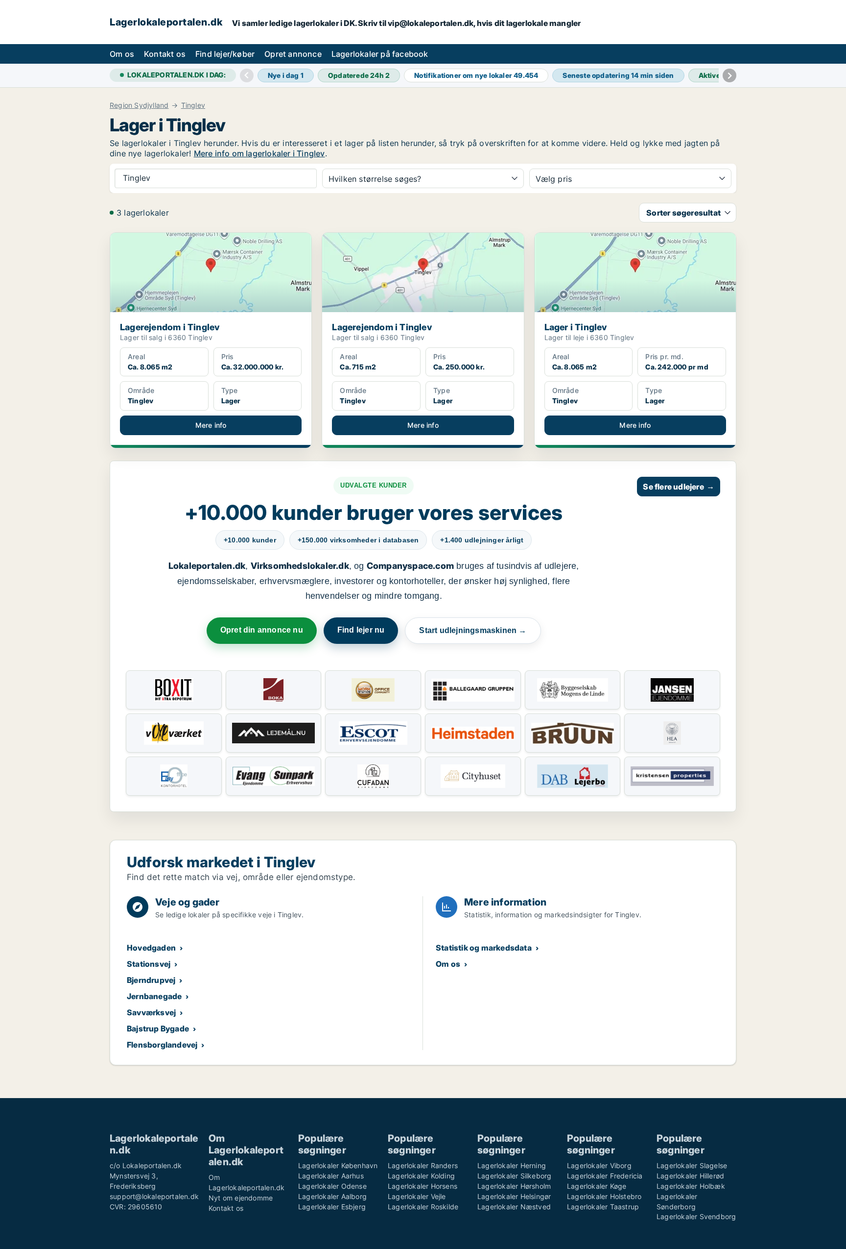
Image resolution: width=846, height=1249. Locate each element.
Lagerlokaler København (337, 1165)
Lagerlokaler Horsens (422, 1186)
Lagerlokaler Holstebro (604, 1196)
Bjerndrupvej (151, 980)
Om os (122, 54)
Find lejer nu (361, 630)
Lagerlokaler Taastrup (603, 1206)
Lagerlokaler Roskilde (423, 1206)
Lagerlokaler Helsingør (514, 1196)
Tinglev (193, 105)
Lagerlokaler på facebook (379, 54)
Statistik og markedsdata (484, 948)
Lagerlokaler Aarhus (331, 1176)
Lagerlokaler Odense (332, 1186)
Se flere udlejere (678, 486)
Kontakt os (165, 54)
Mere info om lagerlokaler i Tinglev (259, 153)
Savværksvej (151, 1012)
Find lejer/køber (225, 54)
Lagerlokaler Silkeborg (514, 1176)
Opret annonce (293, 54)
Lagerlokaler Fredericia (605, 1176)
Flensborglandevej (162, 1045)
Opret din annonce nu (261, 630)
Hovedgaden (151, 948)
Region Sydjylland (139, 105)
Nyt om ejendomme (241, 1198)
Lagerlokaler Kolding (421, 1176)
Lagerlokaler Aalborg (332, 1196)
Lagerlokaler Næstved (514, 1206)
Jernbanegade (154, 996)
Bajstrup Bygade (158, 1028)
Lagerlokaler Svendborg (696, 1216)
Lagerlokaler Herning (511, 1165)
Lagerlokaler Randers (423, 1165)
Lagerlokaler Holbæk (691, 1186)
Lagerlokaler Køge (596, 1186)
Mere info (211, 425)
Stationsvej (148, 964)
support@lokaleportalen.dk (154, 1196)
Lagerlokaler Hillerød (690, 1176)
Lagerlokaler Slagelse (692, 1165)
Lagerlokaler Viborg (599, 1165)
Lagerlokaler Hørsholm (514, 1186)
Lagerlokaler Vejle (417, 1196)
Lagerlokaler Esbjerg (332, 1206)
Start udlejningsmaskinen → (472, 630)
